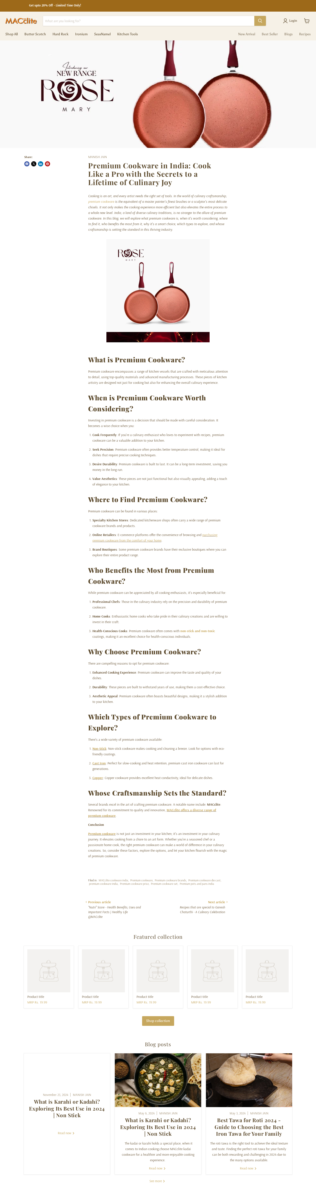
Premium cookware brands (170, 880)
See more (156, 1181)
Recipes (305, 34)
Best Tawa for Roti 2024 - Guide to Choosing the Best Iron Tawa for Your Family (249, 1127)
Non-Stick (99, 748)
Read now (65, 1133)
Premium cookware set (164, 884)
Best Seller (270, 34)
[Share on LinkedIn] (40, 163)
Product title (35, 996)
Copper (97, 778)
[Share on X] (33, 163)
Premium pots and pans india (197, 884)
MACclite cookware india (113, 880)
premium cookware (101, 201)
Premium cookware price (134, 884)
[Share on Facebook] (26, 163)
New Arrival (246, 34)
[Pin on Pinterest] (47, 163)
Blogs (288, 34)
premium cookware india (103, 884)
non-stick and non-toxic (197, 631)
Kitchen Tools (127, 34)
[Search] (260, 21)
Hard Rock (60, 34)
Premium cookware (102, 833)
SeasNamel (102, 34)
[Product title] (48, 970)
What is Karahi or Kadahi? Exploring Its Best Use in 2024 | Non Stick (67, 1108)
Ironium (81, 34)
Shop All (11, 34)
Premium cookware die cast (204, 880)
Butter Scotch (35, 34)
